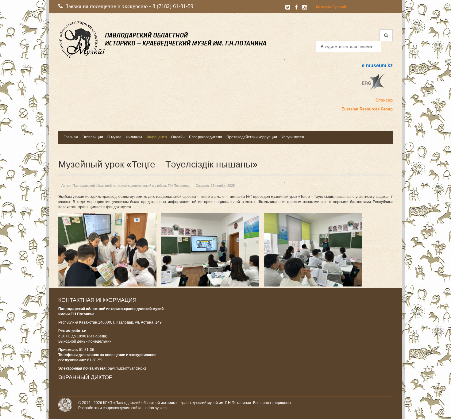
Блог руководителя (205, 137)
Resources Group (376, 109)
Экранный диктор (85, 377)
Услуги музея (292, 137)
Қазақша (323, 7)
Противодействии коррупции (251, 137)
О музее (114, 137)
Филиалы (134, 137)
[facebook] (296, 7)
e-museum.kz (377, 65)
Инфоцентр (156, 137)
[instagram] (304, 7)
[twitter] (287, 7)
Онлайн (178, 137)
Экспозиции (92, 137)
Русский (339, 7)
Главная (71, 137)
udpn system (156, 408)
